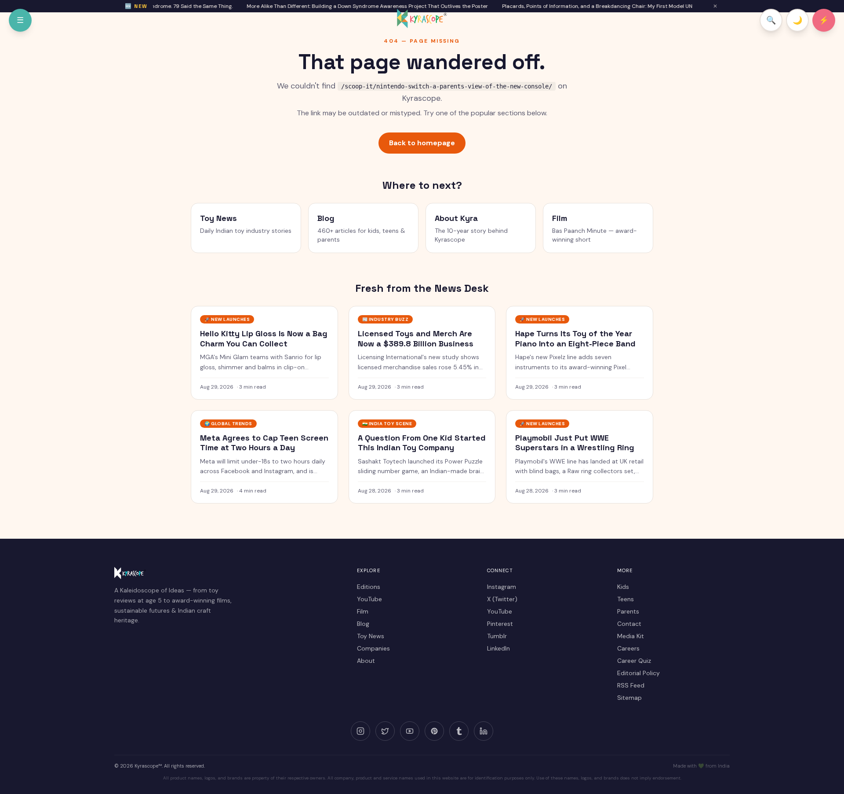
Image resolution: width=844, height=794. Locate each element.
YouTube (369, 599)
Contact (629, 624)
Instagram (501, 587)
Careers (628, 648)
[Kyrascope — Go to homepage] (422, 18)
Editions (368, 587)
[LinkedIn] (483, 731)
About (366, 661)
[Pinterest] (434, 731)
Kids (623, 587)
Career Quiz (634, 661)
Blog (363, 624)
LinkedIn (498, 648)
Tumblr (497, 636)
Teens (625, 599)
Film (362, 611)
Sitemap (629, 698)
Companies (373, 648)
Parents (628, 611)
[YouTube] (409, 731)
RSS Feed (630, 685)
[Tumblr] (459, 731)
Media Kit (630, 636)
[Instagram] (360, 731)
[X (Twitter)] (385, 731)
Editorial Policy (638, 673)
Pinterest (500, 624)
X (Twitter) (502, 599)
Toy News (370, 636)
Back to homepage (422, 142)
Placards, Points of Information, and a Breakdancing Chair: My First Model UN (590, 6)
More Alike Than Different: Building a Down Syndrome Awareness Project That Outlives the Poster (360, 6)
